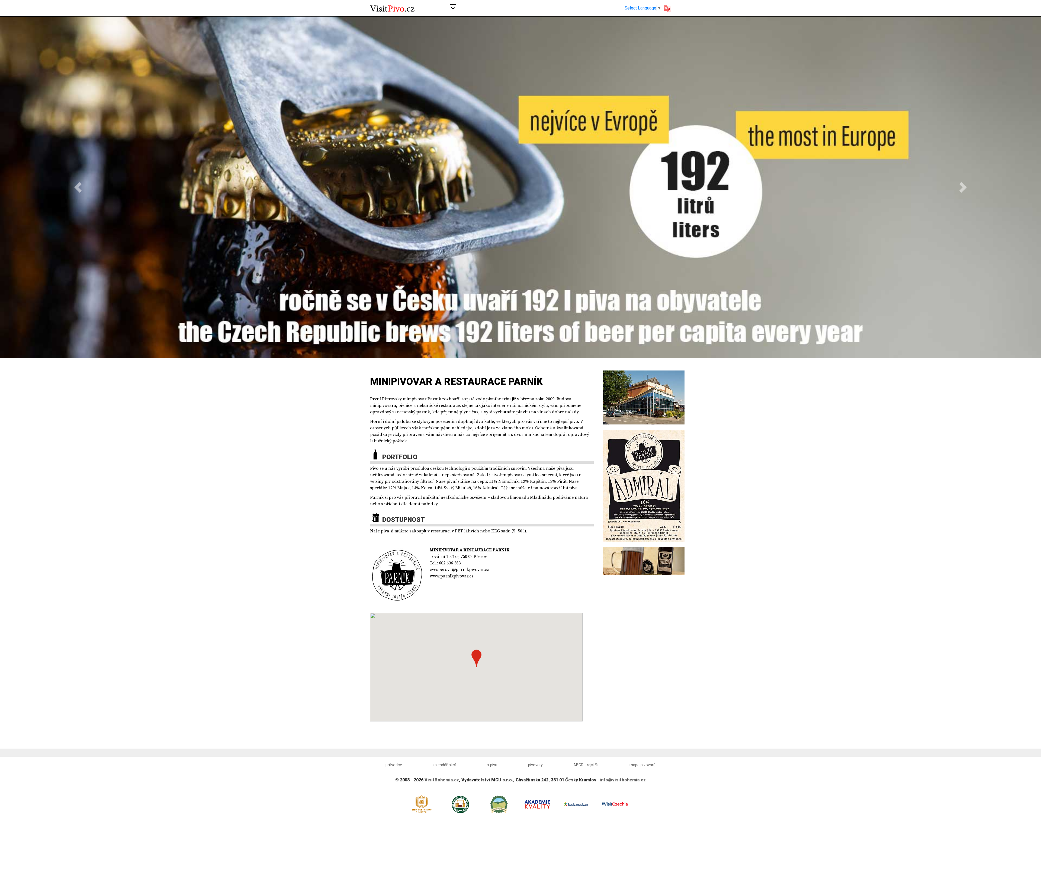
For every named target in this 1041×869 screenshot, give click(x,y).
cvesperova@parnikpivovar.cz (459, 569)
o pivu (492, 765)
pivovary (535, 765)
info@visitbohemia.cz (623, 779)
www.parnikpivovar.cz (452, 576)
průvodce (393, 765)
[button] (453, 8)
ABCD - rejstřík (586, 765)
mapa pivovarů (642, 765)
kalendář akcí (444, 765)
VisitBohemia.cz (442, 779)
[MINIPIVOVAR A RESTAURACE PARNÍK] (644, 397)
